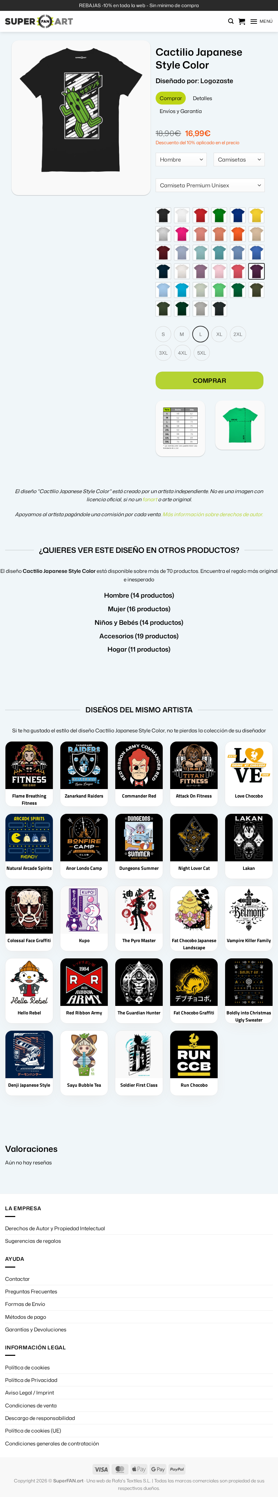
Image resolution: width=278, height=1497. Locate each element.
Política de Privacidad (31, 1380)
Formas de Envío (25, 1304)
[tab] (171, 98)
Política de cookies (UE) (33, 1430)
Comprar (209, 380)
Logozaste (216, 80)
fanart (149, 499)
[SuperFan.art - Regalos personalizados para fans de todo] (39, 21)
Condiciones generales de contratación (52, 1443)
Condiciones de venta (31, 1405)
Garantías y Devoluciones (35, 1329)
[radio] (163, 215)
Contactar (17, 1279)
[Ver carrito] (241, 21)
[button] (231, 21)
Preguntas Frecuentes (31, 1291)
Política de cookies (27, 1367)
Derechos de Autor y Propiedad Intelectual (55, 1228)
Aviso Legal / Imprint (29, 1392)
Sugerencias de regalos (33, 1241)
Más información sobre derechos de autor (212, 514)
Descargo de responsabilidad (40, 1418)
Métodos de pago (25, 1317)
